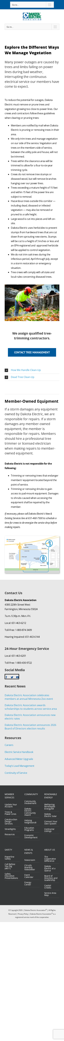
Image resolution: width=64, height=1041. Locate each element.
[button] (32, 370)
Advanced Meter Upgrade (19, 759)
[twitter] (12, 677)
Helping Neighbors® (30, 821)
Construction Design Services (11, 821)
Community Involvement (30, 802)
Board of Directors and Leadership (50, 878)
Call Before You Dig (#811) (10, 866)
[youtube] (17, 677)
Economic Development (30, 836)
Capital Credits (47, 886)
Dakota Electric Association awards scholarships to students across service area (31, 706)
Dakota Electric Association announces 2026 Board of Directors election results (30, 726)
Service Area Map (50, 894)
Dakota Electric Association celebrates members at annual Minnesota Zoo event (29, 697)
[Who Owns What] (32, 537)
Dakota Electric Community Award (30, 812)
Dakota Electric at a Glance (49, 868)
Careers (9, 745)
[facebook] (6, 677)
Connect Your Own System (50, 822)
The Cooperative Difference (50, 859)
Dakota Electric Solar (50, 815)
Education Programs (29, 829)
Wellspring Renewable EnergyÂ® (49, 806)
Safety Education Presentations (11, 876)
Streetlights (10, 829)
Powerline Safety (9, 858)
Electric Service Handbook (19, 752)
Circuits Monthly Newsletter (29, 867)
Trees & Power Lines (10, 813)
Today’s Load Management (19, 766)
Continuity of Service (16, 773)
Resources (10, 834)
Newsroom (29, 860)
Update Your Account (11, 805)
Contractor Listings (49, 830)
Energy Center (27, 883)
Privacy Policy (23, 914)
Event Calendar (28, 876)
